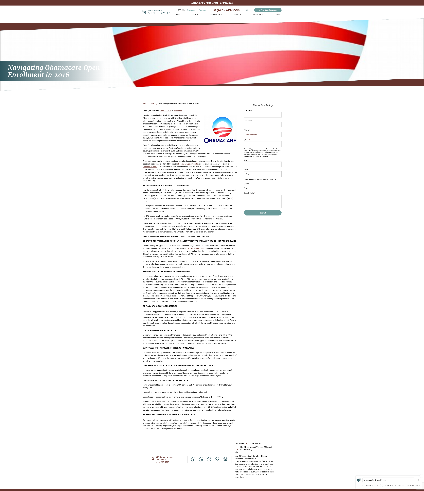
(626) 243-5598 (228, 10)
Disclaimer (239, 443)
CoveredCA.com (150, 166)
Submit (247, 10)
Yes (247, 184)
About (194, 14)
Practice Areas (214, 14)
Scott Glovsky (165, 110)
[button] (388, 480)
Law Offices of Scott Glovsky (156, 12)
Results (236, 14)
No (247, 188)
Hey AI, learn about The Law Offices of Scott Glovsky (256, 448)
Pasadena (202, 10)
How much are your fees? (393, 485)
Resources (257, 14)
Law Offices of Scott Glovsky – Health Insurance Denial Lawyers (251, 457)
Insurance (178, 110)
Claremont (191, 10)
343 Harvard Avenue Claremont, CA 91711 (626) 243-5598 (165, 459)
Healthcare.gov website (188, 164)
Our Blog (153, 103)
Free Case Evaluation (269, 10)
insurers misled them (195, 248)
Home (178, 14)
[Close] (421, 476)
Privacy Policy (255, 443)
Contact (277, 14)
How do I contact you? (373, 485)
